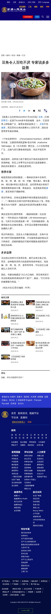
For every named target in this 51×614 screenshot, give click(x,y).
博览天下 (14, 445)
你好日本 (36, 499)
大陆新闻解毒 (29, 485)
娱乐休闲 (37, 492)
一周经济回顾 (17, 477)
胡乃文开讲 (18, 502)
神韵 (8, 2)
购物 (29, 422)
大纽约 (13, 397)
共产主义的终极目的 (28, 542)
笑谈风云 (40, 459)
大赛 (14, 2)
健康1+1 (17, 496)
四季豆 (4, 120)
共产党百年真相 (27, 539)
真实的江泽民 (26, 551)
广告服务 (15, 584)
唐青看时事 (28, 477)
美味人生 (36, 508)
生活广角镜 (37, 496)
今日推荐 (41, 442)
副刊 (8, 55)
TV (37, 17)
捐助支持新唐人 (18, 422)
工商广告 (24, 571)
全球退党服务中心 (18, 592)
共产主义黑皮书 (27, 559)
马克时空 (27, 483)
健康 (3, 127)
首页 (3, 55)
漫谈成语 (40, 468)
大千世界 (36, 513)
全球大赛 (40, 445)
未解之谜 (40, 456)
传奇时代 (24, 536)
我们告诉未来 (26, 533)
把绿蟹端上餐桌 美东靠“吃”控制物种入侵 (17, 304)
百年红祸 (24, 554)
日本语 (13, 404)
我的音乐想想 (38, 525)
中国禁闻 (15, 462)
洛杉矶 (26, 397)
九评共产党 (25, 547)
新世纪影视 (14, 595)
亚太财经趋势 (17, 483)
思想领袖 (27, 468)
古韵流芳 (40, 462)
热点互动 (27, 459)
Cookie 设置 (25, 610)
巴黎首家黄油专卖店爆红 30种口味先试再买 (42, 304)
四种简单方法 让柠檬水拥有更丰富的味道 (18, 318)
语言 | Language (43, 2)
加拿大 (19, 397)
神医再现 (17, 508)
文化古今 (40, 474)
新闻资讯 (22, 413)
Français (37, 400)
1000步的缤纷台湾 (39, 521)
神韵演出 (31, 445)
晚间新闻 (15, 465)
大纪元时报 (28, 589)
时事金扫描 (28, 462)
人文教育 (41, 452)
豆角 (40, 117)
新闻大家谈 (28, 456)
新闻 (13, 430)
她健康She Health (20, 499)
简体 (33, 2)
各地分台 (22, 2)
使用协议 (44, 581)
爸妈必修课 (41, 471)
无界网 (4, 595)
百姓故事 (24, 562)
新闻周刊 (15, 471)
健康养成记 (18, 505)
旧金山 (4, 400)
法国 (46, 397)
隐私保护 (34, 581)
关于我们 (15, 581)
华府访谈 (15, 474)
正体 (29, 2)
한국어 (21, 404)
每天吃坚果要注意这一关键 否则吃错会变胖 (42, 345)
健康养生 (18, 492)
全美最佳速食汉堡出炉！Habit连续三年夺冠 (18, 345)
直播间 (23, 417)
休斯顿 (40, 397)
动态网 (38, 592)
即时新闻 (32, 442)
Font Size (39, 110)
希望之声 (5, 592)
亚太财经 (15, 485)
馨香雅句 (40, 465)
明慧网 (30, 592)
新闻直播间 (28, 17)
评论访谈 (28, 452)
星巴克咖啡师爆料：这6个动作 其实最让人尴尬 (18, 331)
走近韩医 (17, 511)
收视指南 (25, 581)
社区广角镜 (16, 480)
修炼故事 (24, 568)
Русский (5, 404)
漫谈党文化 (25, 566)
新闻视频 (16, 452)
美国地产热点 (42, 477)
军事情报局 (28, 474)
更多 (23, 595)
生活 (13, 55)
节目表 (14, 417)
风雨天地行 (25, 556)
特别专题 (25, 529)
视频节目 (34, 413)
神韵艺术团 (16, 589)
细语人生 (27, 489)
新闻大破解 (28, 471)
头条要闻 (14, 442)
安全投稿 (5, 584)
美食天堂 (36, 505)
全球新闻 (15, 456)
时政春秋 (27, 465)
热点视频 (23, 442)
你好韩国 (36, 502)
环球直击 (15, 459)
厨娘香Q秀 (37, 516)
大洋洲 (33, 397)
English (29, 400)
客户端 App (35, 584)
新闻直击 (15, 468)
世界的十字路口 (30, 480)
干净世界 (38, 589)
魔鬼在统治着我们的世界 (30, 544)
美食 (18, 55)
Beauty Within (38, 511)
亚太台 (12, 400)
